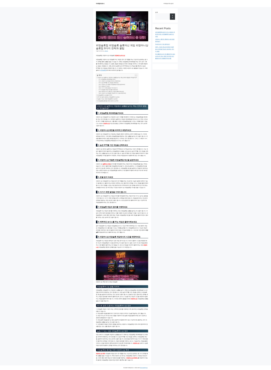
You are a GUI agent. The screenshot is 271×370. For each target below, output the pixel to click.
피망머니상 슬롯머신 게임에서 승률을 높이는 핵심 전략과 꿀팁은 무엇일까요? (117, 77)
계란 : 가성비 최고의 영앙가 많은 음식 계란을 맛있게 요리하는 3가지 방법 (164, 49)
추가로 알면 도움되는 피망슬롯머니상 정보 (108, 97)
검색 (156, 12)
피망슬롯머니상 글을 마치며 (105, 95)
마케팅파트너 (100, 3)
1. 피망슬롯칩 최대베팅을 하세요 (107, 79)
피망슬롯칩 (103, 70)
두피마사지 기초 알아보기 (162, 44)
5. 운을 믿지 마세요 (105, 86)
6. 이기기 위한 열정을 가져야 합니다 (109, 88)
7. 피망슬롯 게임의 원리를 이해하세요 (109, 89)
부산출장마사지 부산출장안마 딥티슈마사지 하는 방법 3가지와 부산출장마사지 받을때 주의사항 (165, 56)
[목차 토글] (135, 75)
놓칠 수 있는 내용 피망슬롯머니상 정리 (108, 99)
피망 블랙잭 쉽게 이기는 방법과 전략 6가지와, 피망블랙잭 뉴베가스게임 (165, 34)
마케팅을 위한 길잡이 (169, 3)
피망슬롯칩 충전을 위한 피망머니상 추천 (108, 101)
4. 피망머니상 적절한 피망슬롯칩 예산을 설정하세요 (112, 84)
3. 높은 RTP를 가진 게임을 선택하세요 (109, 82)
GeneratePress (144, 367)
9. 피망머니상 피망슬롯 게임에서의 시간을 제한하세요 (113, 93)
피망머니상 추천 (100, 353)
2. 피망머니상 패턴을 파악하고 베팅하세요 (110, 81)
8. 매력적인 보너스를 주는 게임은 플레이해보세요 (112, 91)
